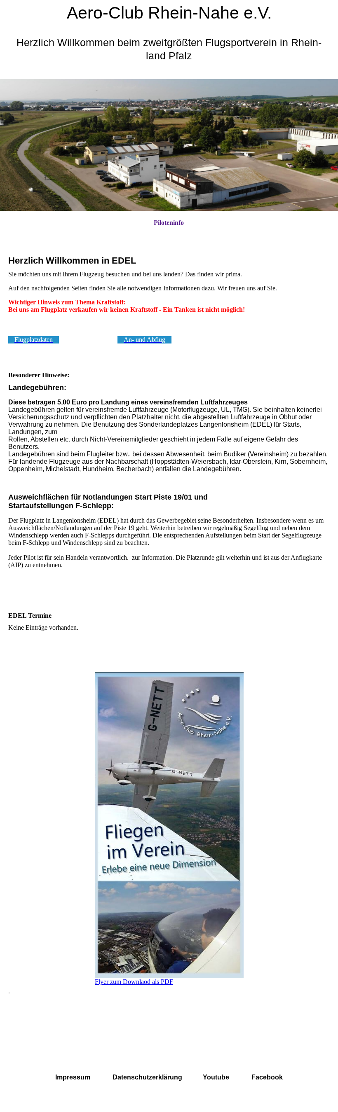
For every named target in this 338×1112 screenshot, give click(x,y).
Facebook (267, 1077)
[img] (169, 145)
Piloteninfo (169, 222)
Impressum (72, 1077)
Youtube (216, 1077)
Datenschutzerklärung (147, 1077)
